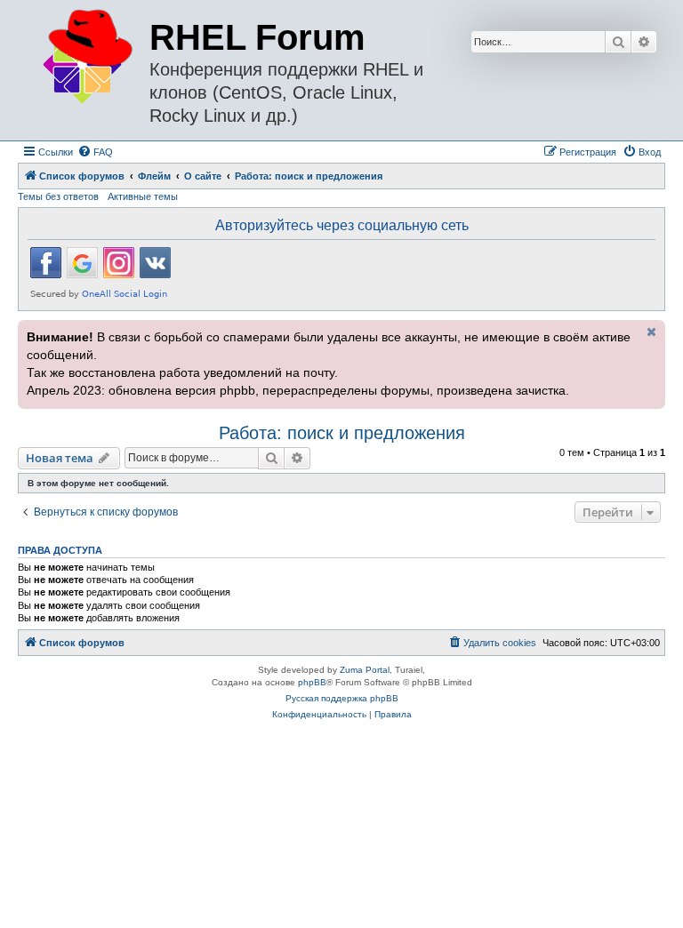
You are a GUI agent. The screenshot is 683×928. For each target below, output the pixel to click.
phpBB (312, 682)
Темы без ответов (58, 196)
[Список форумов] (85, 57)
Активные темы (143, 196)
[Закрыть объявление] (650, 331)
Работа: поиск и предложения (342, 433)
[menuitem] (95, 152)
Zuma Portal (365, 670)
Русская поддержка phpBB (341, 698)
